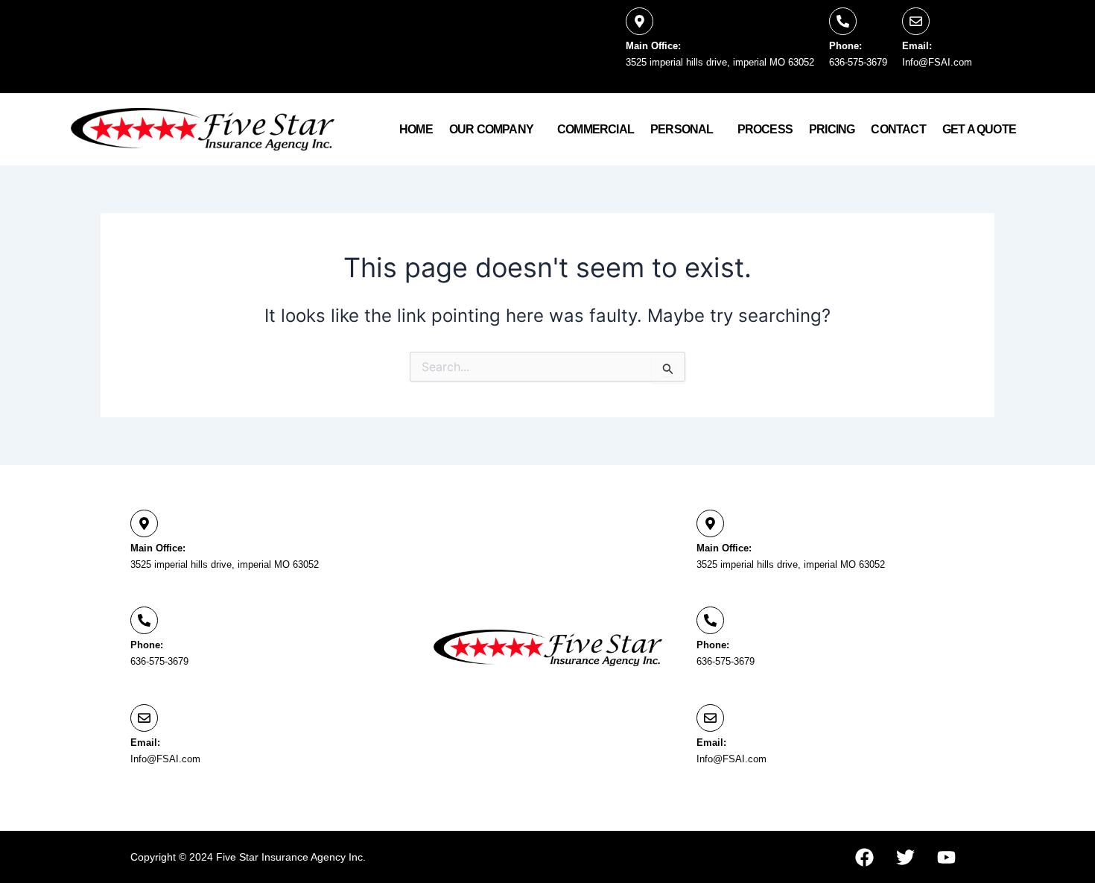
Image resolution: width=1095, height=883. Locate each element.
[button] (495, 130)
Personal (682, 129)
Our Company (491, 129)
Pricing (831, 129)
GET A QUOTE (979, 129)
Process (765, 129)
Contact (898, 129)
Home (416, 129)
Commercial (595, 129)
